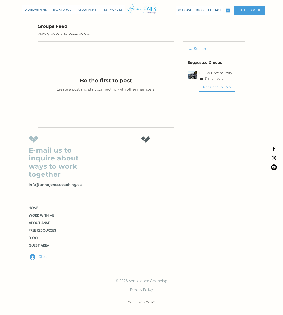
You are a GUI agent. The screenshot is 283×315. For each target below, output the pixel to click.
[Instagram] (274, 158)
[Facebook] (274, 149)
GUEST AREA (39, 245)
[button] (228, 9)
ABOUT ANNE (39, 222)
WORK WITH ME (41, 215)
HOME (33, 207)
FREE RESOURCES (42, 230)
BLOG (33, 237)
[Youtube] (274, 167)
